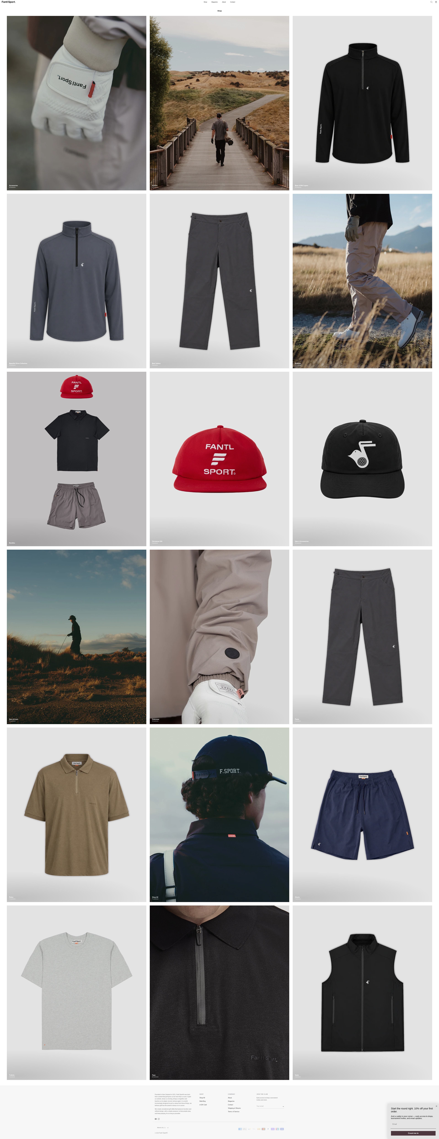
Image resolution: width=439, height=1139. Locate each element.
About (224, 2)
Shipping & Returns (234, 1108)
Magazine (214, 2)
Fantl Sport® (163, 1133)
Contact (232, 2)
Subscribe (282, 1106)
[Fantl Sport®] (9, 2)
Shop (205, 2)
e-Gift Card (203, 1105)
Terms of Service (233, 1111)
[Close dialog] (436, 1106)
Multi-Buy (202, 1101)
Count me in (413, 1133)
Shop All (202, 1098)
